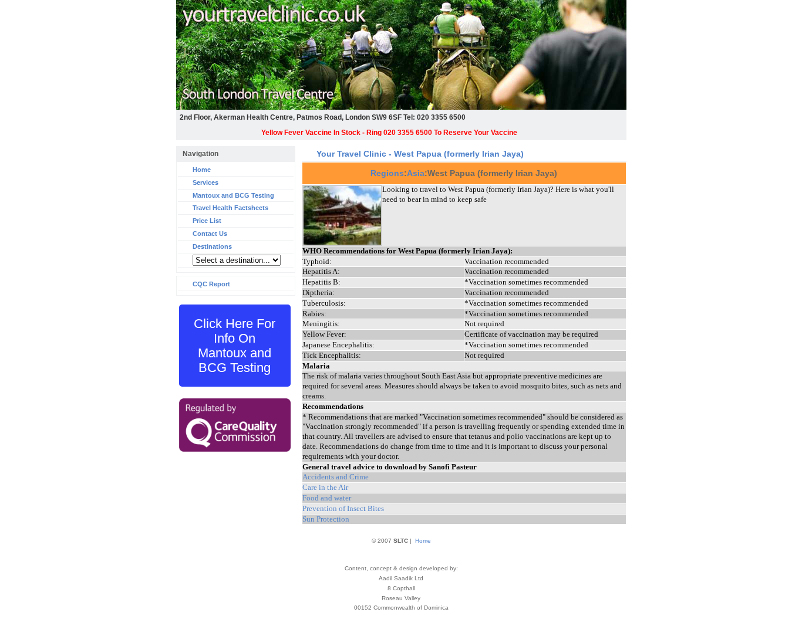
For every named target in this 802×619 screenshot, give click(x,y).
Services (205, 182)
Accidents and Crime (335, 476)
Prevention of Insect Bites (343, 508)
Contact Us (210, 233)
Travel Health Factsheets (230, 207)
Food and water (326, 497)
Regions (387, 173)
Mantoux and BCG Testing (233, 195)
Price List (207, 220)
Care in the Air (325, 487)
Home (202, 169)
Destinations (212, 246)
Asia (415, 173)
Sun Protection (325, 519)
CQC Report (211, 283)
